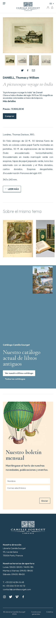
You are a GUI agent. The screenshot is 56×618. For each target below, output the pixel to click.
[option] (18, 238)
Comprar (9, 116)
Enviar (44, 500)
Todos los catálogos (15, 379)
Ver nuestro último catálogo (19, 373)
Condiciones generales (36, 613)
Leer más (13, 189)
